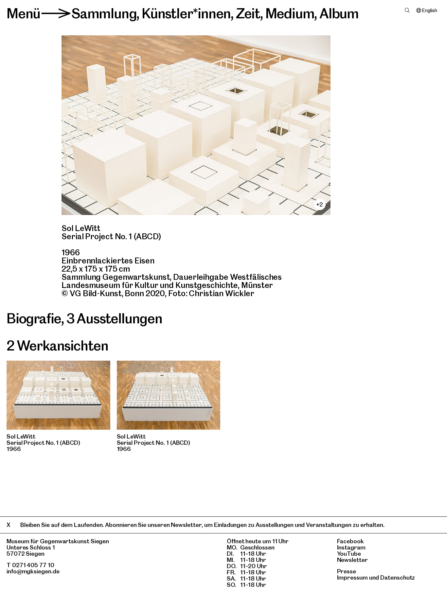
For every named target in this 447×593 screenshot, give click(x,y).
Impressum (352, 577)
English (429, 10)
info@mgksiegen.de (33, 571)
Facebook (350, 541)
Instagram (351, 547)
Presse (346, 571)
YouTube (349, 553)
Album (339, 13)
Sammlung (103, 13)
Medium (289, 13)
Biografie (34, 318)
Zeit (248, 13)
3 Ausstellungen (114, 318)
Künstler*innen (186, 13)
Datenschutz (397, 577)
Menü (23, 13)
